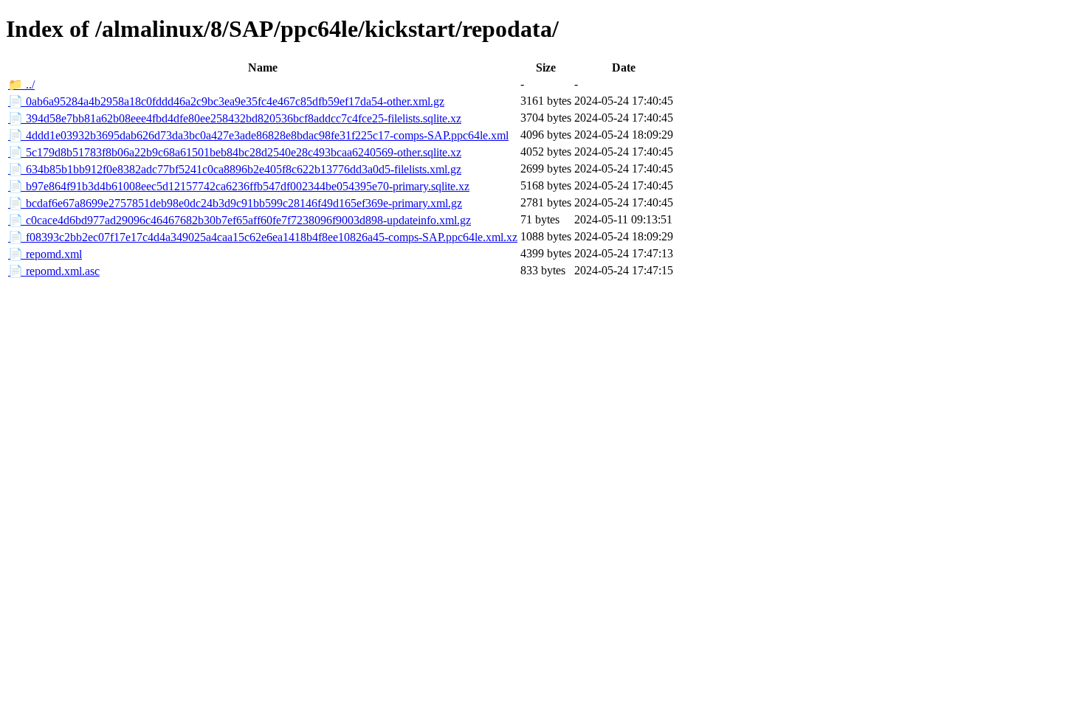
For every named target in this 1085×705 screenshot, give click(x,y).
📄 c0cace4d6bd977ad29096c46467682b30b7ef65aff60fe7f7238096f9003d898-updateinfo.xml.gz (239, 220)
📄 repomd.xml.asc (54, 271)
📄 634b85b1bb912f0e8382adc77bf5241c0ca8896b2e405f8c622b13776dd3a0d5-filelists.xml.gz (234, 169)
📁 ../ (21, 84)
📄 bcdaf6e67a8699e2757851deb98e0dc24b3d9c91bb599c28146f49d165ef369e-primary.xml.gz (235, 203)
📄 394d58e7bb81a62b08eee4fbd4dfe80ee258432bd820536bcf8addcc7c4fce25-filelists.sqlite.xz (234, 118)
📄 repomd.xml (45, 254)
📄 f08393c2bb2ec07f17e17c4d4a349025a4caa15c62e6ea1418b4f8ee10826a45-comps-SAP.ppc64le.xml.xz (262, 237)
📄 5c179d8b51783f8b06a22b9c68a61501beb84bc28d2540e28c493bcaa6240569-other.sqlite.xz (234, 152)
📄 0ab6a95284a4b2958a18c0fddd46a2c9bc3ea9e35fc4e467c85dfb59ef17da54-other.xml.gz (226, 101)
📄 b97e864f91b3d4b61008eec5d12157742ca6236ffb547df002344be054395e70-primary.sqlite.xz (238, 186)
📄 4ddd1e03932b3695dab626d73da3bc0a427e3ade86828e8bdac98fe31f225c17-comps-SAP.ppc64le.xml (258, 135)
